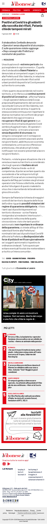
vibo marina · (24, 262)
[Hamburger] (3, 4)
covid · (9, 258)
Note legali (12, 513)
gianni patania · (19, 258)
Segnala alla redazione (21, 510)
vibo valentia (37, 262)
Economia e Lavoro (18, 14)
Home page (5, 14)
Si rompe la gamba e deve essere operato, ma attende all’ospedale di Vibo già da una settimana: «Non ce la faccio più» (25, 384)
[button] (42, 15)
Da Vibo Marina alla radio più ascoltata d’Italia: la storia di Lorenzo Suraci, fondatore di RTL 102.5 (24, 398)
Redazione (9, 510)
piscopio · (31, 258)
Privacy (32, 510)
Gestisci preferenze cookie (27, 513)
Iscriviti (37, 428)
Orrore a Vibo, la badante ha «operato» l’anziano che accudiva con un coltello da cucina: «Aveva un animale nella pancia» (25, 338)
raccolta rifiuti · (10, 262)
